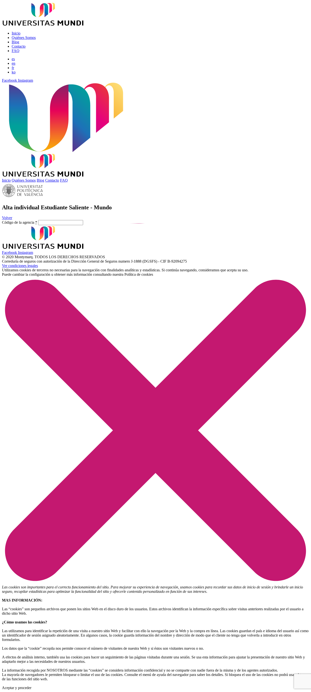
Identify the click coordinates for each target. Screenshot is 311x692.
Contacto (19, 46)
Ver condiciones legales (20, 266)
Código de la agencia (19, 222)
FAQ (15, 51)
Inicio (16, 33)
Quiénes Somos (24, 37)
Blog (15, 42)
